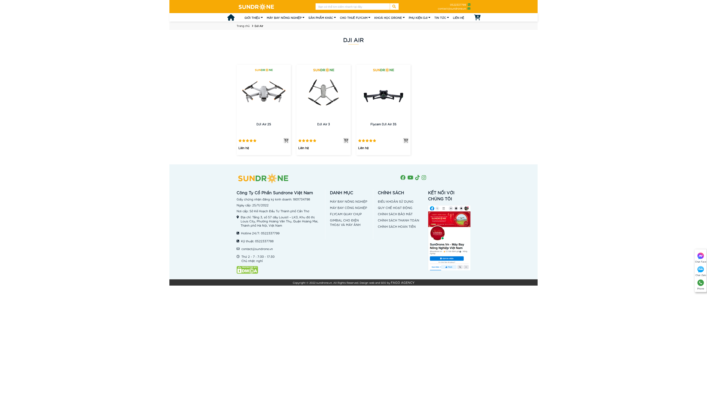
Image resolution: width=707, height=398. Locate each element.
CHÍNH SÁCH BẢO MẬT (395, 214)
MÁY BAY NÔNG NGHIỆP (284, 17)
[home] (256, 6)
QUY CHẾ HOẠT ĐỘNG (395, 208)
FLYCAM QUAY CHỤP (346, 214)
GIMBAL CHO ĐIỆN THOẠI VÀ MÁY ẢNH (345, 222)
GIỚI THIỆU (252, 17)
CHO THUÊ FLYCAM (353, 17)
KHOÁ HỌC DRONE (388, 17)
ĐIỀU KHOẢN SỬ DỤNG (396, 201)
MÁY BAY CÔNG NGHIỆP (348, 208)
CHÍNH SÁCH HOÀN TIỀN (397, 226)
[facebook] (403, 177)
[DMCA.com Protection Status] (279, 270)
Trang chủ (243, 25)
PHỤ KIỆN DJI (418, 17)
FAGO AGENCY (402, 282)
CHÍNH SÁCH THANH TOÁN (398, 220)
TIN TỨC (440, 17)
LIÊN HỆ (458, 17)
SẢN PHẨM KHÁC (320, 17)
